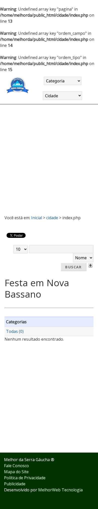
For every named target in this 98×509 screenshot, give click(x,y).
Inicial (36, 217)
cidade (52, 217)
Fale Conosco (16, 465)
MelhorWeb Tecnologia (60, 490)
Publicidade (14, 484)
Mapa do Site (16, 471)
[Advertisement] (49, 157)
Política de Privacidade (24, 478)
